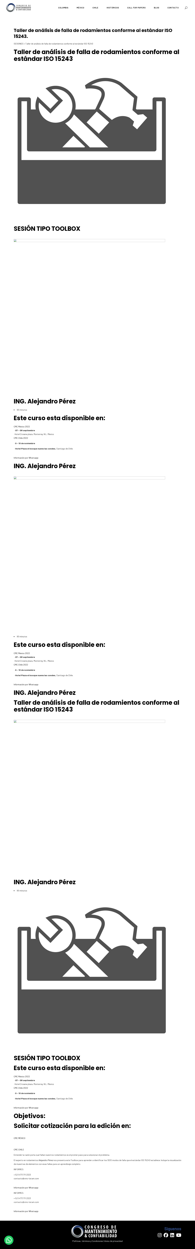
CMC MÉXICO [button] (19, 1138)
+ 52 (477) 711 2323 (22, 1198)
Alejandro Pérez (46, 1160)
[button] (8, 1240)
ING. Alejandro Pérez (45, 401)
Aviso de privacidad (113, 1241)
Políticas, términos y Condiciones (87, 1241)
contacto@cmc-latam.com (26, 1202)
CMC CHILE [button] (19, 1149)
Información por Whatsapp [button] (26, 457)
